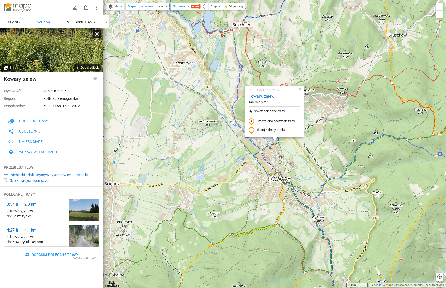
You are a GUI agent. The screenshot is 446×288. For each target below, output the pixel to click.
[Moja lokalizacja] (439, 277)
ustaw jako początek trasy (276, 121)
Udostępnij (30, 131)
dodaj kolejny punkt (271, 130)
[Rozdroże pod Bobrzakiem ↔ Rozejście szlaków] (84, 210)
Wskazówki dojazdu (38, 152)
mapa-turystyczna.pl (17, 7)
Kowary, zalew (261, 96)
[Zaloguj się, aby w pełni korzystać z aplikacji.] (95, 79)
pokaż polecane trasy (269, 111)
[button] (243, 23)
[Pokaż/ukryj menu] (97, 8)
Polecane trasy (80, 22)
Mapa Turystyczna (397, 285)
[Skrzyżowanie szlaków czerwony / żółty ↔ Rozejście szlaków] (84, 236)
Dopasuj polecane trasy (54, 255)
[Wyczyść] (97, 34)
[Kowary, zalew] (51, 50)
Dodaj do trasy (33, 121)
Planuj (14, 22)
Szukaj (43, 22)
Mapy (118, 6)
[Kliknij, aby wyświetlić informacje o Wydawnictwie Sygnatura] (112, 283)
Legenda (376, 285)
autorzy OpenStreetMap (428, 285)
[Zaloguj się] (74, 8)
